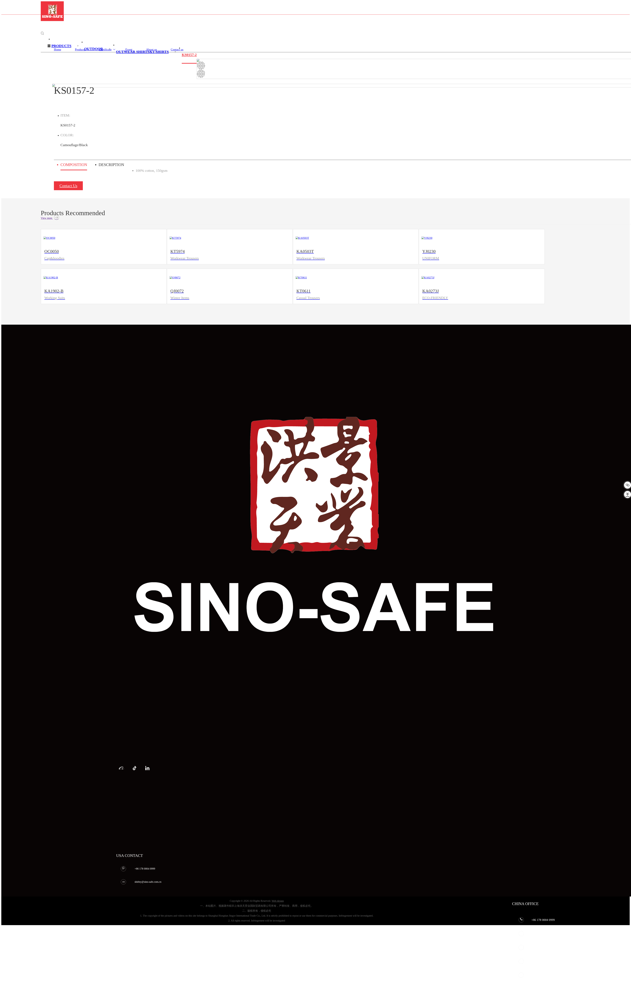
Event (128, 49)
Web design (278, 900)
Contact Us (68, 186)
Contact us (177, 49)
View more (47, 218)
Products (80, 49)
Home (57, 49)
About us (151, 49)
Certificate (105, 49)
